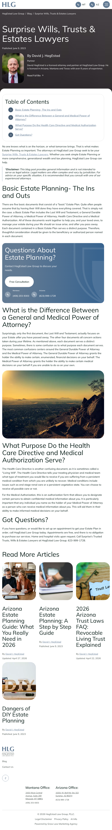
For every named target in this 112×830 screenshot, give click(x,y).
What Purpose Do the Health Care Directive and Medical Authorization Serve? (55, 127)
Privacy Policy (61, 819)
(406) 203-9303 (32, 803)
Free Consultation (19, 281)
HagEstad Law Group (13, 13)
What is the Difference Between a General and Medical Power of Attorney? (52, 117)
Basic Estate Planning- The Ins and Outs (38, 109)
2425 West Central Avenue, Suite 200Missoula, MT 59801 (34, 796)
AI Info (74, 819)
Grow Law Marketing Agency (62, 823)
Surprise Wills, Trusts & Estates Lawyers (25, 154)
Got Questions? (23, 134)
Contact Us (7, 767)
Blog (29, 13)
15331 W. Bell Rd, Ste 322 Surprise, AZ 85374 (67, 794)
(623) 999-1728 (62, 800)
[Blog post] (19, 581)
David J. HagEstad (14, 654)
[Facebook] (5, 778)
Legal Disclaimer (43, 819)
